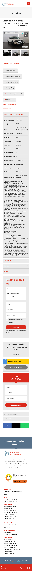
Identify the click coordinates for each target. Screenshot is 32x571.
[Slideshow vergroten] (26, 34)
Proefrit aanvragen (11, 414)
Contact (8, 419)
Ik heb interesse (16, 405)
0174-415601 (16, 354)
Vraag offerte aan (16, 367)
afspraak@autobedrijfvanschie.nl (13, 525)
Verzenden (16, 327)
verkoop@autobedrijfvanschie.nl (13, 491)
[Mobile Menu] (28, 3)
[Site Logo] (8, 4)
